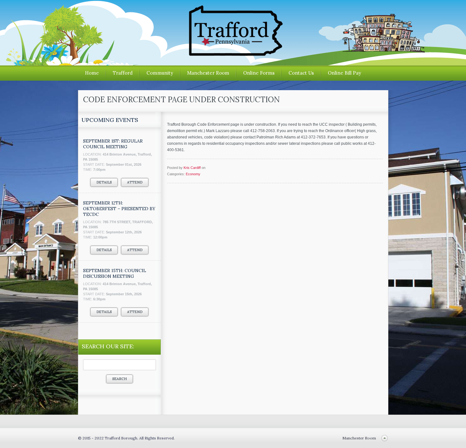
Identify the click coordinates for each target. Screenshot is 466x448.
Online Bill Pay (344, 73)
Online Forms (259, 73)
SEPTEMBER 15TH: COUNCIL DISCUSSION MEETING (114, 273)
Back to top (384, 438)
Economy (193, 174)
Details (104, 182)
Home (92, 73)
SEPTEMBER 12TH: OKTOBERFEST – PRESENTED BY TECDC (119, 208)
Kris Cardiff (192, 168)
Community (159, 73)
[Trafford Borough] (233, 53)
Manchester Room (208, 73)
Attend (134, 182)
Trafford (123, 73)
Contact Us (301, 73)
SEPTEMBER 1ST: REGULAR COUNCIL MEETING (113, 144)
